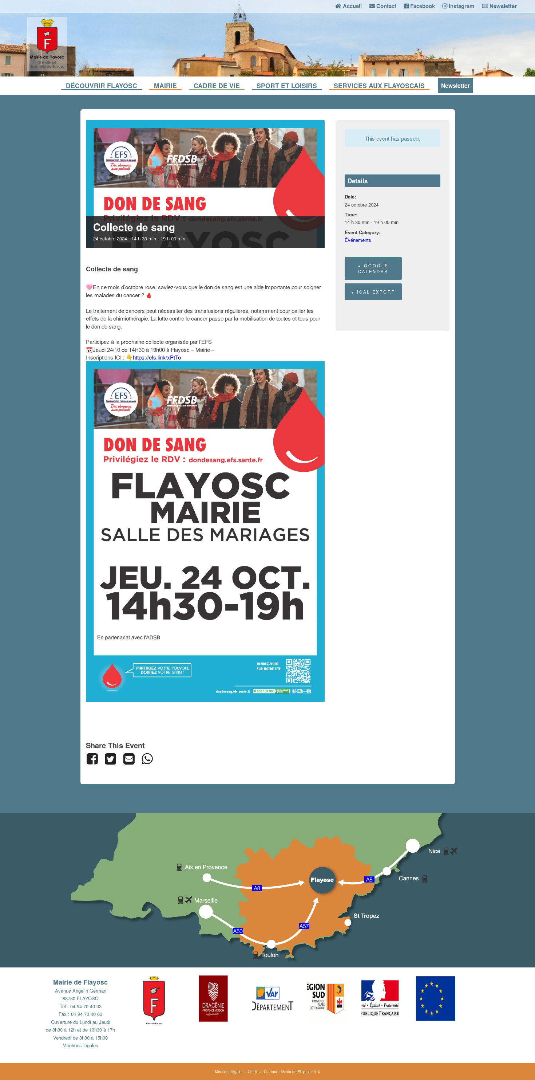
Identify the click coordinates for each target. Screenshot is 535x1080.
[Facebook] (94, 758)
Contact (270, 1071)
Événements (358, 239)
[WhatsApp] (147, 758)
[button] (170, 998)
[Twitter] (111, 758)
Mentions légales (80, 1045)
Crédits (253, 1071)
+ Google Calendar (373, 268)
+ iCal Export (373, 292)
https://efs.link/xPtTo (157, 357)
